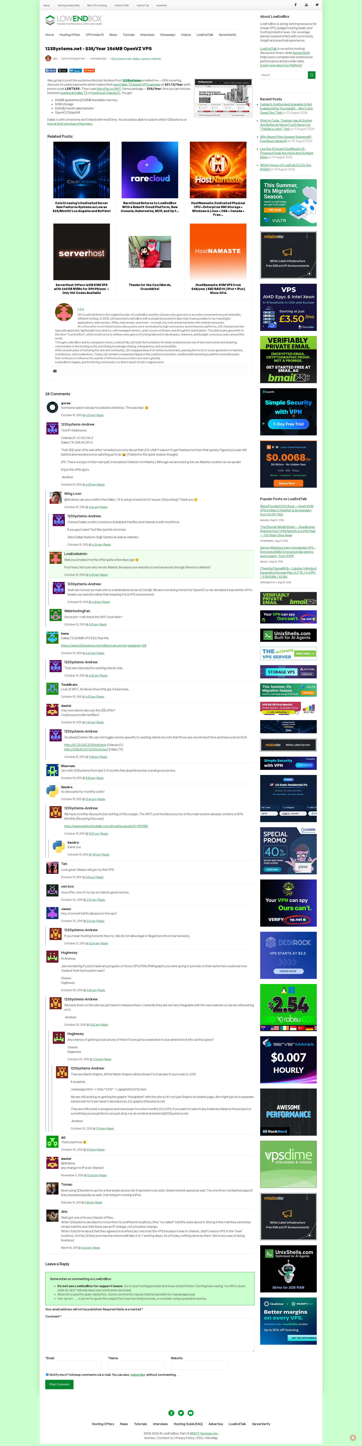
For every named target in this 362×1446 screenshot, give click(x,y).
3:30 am (92, 990)
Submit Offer (121, 5)
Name (113, 1358)
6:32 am (94, 675)
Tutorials (129, 35)
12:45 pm (92, 1175)
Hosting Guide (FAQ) (69, 5)
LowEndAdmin (75, 554)
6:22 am (91, 653)
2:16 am (91, 920)
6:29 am (94, 574)
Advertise (161, 5)
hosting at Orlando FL (105, 93)
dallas (136, 58)
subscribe (138, 1375)
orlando (156, 58)
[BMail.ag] (288, 382)
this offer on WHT (109, 89)
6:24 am (94, 507)
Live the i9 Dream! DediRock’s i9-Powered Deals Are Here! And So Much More (286, 153)
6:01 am (90, 415)
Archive (149, 1438)
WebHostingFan (77, 611)
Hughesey (69, 952)
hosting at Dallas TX (74, 93)
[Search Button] (311, 75)
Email (49, 1358)
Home (49, 35)
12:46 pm (91, 799)
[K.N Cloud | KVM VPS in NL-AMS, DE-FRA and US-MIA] (288, 486)
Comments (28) (98, 58)
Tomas (66, 1184)
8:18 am (90, 778)
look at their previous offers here (69, 124)
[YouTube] (306, 5)
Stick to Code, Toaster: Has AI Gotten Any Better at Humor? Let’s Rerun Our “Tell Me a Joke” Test (286, 125)
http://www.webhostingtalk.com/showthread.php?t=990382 (106, 826)
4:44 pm (86, 1247)
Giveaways (167, 35)
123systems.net (121, 58)
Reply (100, 415)
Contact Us (165, 1438)
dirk (64, 1211)
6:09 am (91, 484)
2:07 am (91, 899)
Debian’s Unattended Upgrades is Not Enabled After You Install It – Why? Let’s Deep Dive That (286, 108)
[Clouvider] (288, 330)
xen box (67, 886)
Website (177, 1358)
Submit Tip (143, 5)
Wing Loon (72, 493)
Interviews (147, 35)
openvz (145, 58)
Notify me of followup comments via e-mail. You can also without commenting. (112, 1375)
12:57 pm (94, 833)
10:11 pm (91, 1149)
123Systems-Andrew (77, 424)
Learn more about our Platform (281, 65)
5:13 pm (93, 624)
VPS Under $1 (95, 35)
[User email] (55, 371)
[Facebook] (295, 5)
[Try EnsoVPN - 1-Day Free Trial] (288, 434)
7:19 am (100, 1128)
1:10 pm (96, 854)
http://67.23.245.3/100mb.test (85, 745)
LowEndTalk (205, 35)
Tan (64, 864)
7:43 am (90, 722)
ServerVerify (227, 35)
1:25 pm (90, 877)
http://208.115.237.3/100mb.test (86, 749)
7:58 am (94, 756)
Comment (53, 1316)
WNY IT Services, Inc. (204, 1433)
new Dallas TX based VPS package (137, 84)
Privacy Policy (185, 1438)
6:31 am (96, 601)
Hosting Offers (70, 35)
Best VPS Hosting (97, 5)
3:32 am (95, 1024)
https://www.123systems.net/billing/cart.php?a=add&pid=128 (103, 645)
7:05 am (98, 1059)
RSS (200, 1438)
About (46, 5)
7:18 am (89, 1202)
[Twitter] (317, 5)
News (113, 35)
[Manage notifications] (353, 1438)
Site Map (211, 1438)
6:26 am (97, 544)
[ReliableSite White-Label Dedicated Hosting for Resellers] (288, 277)
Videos (186, 35)
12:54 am (94, 943)
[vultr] (288, 225)
